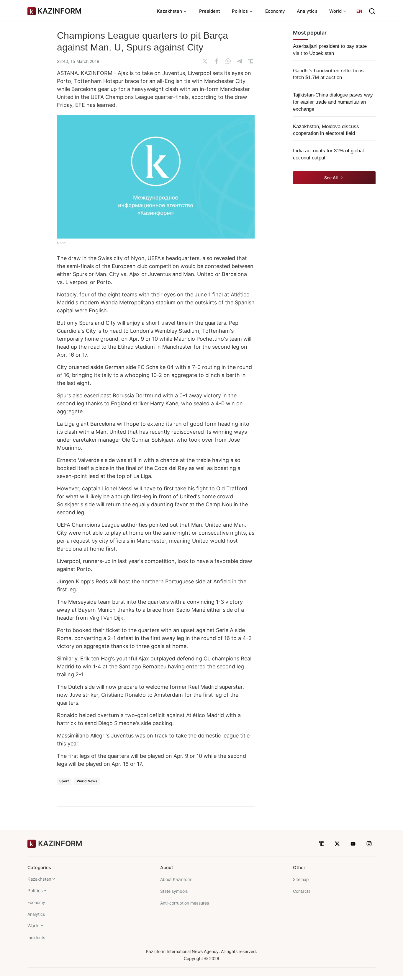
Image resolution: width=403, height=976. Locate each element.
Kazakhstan (39, 879)
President (209, 11)
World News (87, 781)
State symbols (174, 891)
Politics (35, 890)
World (33, 925)
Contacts (301, 891)
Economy (275, 11)
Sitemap (301, 879)
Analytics (307, 11)
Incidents (36, 937)
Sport (64, 781)
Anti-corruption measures (184, 902)
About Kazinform (176, 879)
